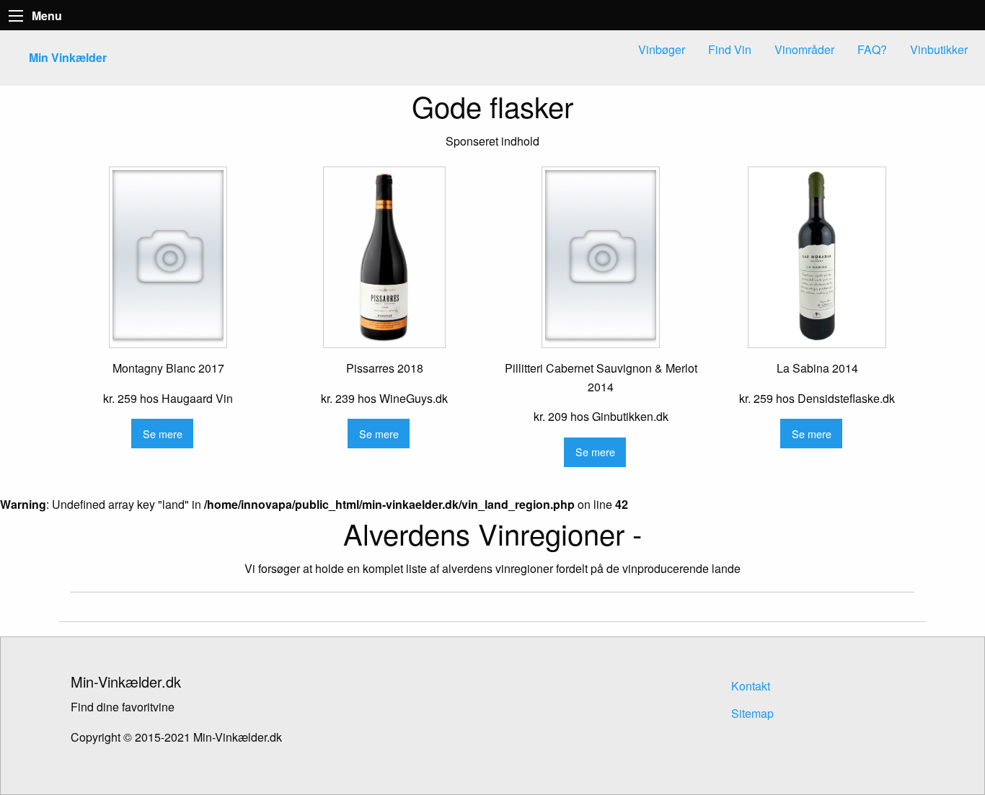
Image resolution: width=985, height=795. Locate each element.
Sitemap (752, 713)
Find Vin (729, 49)
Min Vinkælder (68, 57)
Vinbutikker (939, 49)
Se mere (162, 433)
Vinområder (804, 49)
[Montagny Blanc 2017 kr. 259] (168, 257)
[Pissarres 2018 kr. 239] (384, 257)
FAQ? (872, 49)
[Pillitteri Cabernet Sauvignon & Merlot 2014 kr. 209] (600, 257)
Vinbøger (661, 49)
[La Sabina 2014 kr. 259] (817, 257)
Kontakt (750, 686)
